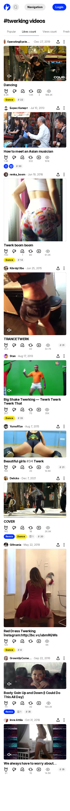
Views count (49, 31)
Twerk (38, 461)
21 (62, 467)
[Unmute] (9, 76)
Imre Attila (16, 720)
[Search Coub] (15, 7)
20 (40, 536)
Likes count (29, 31)
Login (59, 7)
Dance (9, 99)
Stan (13, 356)
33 (20, 418)
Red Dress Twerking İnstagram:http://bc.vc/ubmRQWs (30, 633)
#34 (30, 461)
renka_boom (17, 174)
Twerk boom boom (18, 245)
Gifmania (15, 544)
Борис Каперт (19, 108)
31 (62, 345)
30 (18, 166)
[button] (6, 91)
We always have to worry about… (30, 763)
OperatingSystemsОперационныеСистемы (19, 41)
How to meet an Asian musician (28, 151)
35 (28, 711)
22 (20, 99)
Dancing (10, 85)
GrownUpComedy (21, 658)
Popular (11, 31)
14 (20, 260)
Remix (9, 536)
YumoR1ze (16, 426)
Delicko (14, 478)
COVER (9, 521)
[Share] (58, 42)
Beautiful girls (15, 461)
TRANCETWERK (16, 339)
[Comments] (23, 91)
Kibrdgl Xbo (17, 268)
